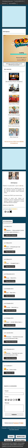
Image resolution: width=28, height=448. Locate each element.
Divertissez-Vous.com (7, 1)
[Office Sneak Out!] (14, 128)
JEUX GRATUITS (19, 1)
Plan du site (8, 440)
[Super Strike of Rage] (14, 95)
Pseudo (6, 391)
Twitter (21, 423)
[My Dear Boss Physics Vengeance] (14, 73)
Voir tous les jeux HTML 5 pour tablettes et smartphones (14, 142)
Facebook (15, 423)
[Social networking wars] (14, 117)
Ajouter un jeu (21, 436)
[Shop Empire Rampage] (14, 106)
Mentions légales (20, 440)
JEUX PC (4, 3)
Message (7, 403)
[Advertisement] (14, 16)
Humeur (7, 396)
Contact (11, 436)
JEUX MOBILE (12, 3)
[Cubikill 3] (14, 84)
